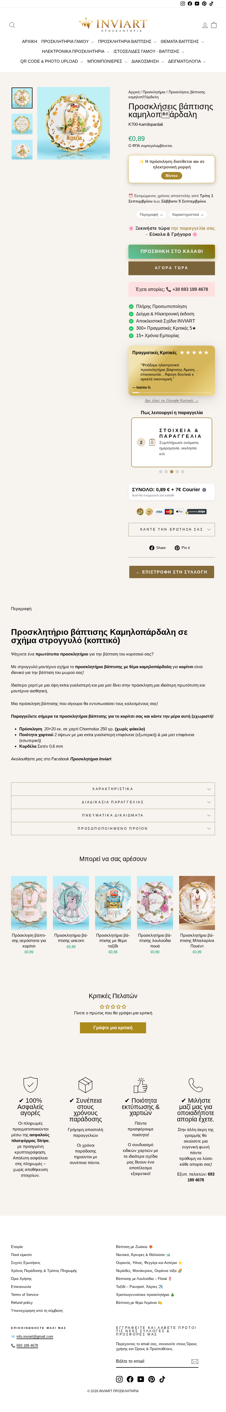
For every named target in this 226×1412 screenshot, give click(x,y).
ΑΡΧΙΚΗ (29, 41)
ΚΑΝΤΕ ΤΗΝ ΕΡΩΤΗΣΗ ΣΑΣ (171, 529)
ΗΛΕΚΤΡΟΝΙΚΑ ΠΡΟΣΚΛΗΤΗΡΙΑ (73, 51)
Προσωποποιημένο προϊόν (113, 829)
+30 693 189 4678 (190, 289)
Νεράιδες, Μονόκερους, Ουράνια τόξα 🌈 (149, 1271)
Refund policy (22, 1303)
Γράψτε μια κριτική (113, 1027)
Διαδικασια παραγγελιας (113, 802)
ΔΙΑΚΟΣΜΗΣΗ (145, 61)
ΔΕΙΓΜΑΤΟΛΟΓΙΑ (185, 61)
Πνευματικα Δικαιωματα (113, 815)
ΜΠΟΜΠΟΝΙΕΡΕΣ (105, 61)
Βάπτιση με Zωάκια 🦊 (134, 1247)
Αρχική (133, 92)
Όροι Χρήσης (21, 1279)
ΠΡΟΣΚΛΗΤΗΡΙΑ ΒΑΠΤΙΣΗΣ (125, 41)
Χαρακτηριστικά (188, 214)
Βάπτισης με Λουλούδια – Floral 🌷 (144, 1279)
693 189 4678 (27, 1345)
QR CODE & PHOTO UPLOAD (49, 61)
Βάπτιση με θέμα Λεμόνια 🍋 (139, 1303)
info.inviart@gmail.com (35, 1336)
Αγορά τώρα (172, 268)
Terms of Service (24, 1295)
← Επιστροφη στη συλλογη (172, 572)
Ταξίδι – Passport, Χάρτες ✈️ (139, 1287)
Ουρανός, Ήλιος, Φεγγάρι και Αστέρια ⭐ (149, 1263)
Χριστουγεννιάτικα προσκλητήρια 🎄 (145, 1295)
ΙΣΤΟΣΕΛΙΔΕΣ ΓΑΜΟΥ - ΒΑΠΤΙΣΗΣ (147, 51)
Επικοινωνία (21, 1287)
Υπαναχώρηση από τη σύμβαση (37, 1311)
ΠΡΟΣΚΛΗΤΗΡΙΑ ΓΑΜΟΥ (65, 41)
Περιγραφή (151, 214)
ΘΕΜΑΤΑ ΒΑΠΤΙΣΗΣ (180, 41)
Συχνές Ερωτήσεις (25, 1263)
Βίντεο (172, 175)
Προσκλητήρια (154, 92)
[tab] (160, 471)
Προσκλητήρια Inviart (90, 758)
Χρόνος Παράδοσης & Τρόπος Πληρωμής (44, 1271)
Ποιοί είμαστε (21, 1255)
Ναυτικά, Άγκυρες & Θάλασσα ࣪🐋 (143, 1255)
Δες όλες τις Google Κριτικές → (172, 400)
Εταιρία (17, 1247)
